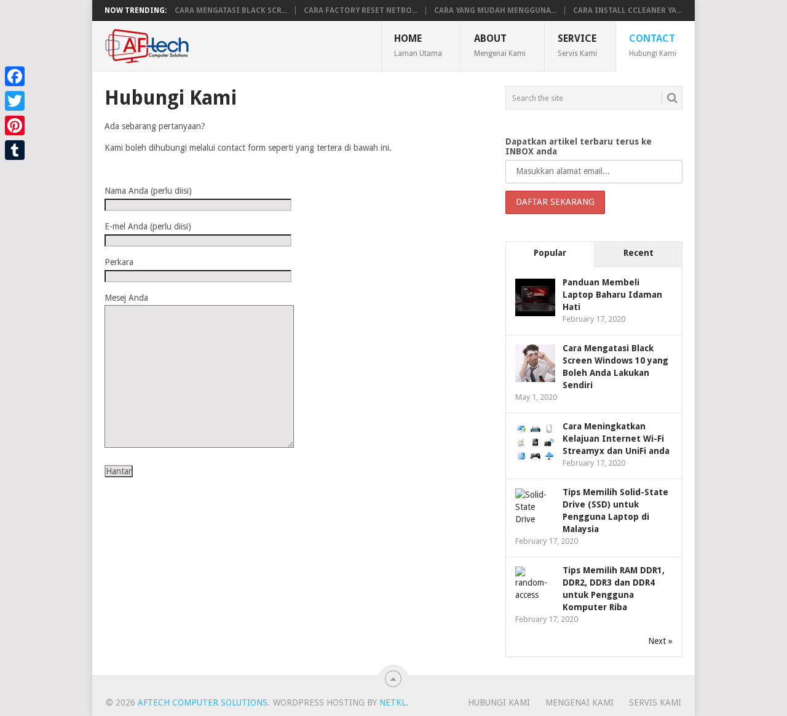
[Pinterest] (14, 125)
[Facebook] (14, 76)
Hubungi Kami (499, 702)
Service (577, 45)
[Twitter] (14, 101)
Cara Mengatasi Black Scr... (231, 10)
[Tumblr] (14, 150)
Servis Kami (655, 702)
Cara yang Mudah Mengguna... (495, 10)
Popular (550, 253)
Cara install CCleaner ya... (627, 10)
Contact (652, 45)
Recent (638, 253)
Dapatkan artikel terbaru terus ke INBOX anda (578, 146)
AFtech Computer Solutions (202, 702)
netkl (392, 702)
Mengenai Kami (579, 702)
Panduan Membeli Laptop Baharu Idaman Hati (612, 294)
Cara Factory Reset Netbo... (360, 10)
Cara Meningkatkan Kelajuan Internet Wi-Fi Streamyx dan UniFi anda (616, 438)
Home (418, 45)
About (500, 45)
